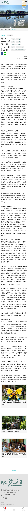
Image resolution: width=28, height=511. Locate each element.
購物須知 (23, 510)
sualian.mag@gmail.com (9, 492)
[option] (14, 14)
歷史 (19, 39)
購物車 (5, 509)
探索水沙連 (7, 29)
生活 (13, 47)
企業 (19, 44)
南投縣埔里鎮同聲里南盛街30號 (11, 490)
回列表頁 (14, 471)
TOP (25, 442)
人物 (13, 41)
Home (2, 29)
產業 (13, 44)
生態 (13, 39)
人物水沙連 (10, 35)
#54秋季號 (20, 47)
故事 (19, 41)
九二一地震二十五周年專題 (18, 49)
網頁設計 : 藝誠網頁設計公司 (7, 504)
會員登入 (14, 510)
